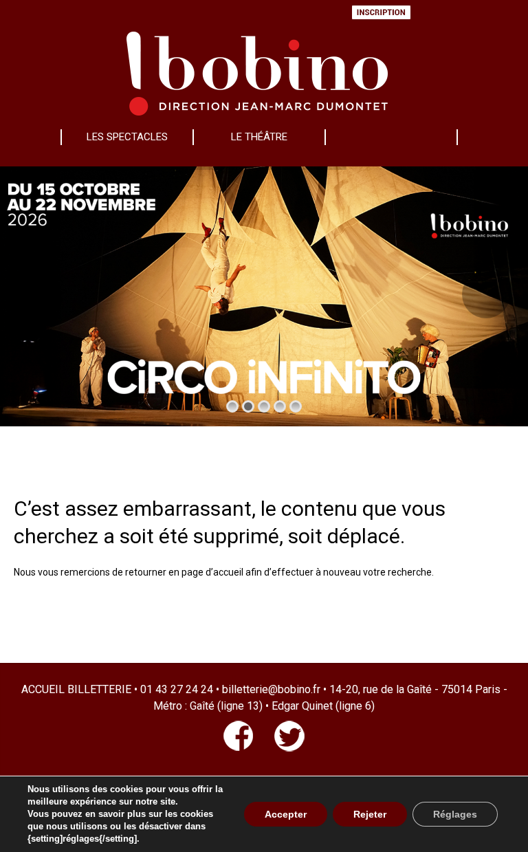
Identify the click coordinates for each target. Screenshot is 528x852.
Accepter (286, 814)
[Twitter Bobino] (279, 747)
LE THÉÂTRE (259, 137)
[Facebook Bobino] (238, 747)
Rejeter (369, 814)
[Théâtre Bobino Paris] (257, 70)
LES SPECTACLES (127, 137)
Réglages (455, 814)
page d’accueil (212, 572)
